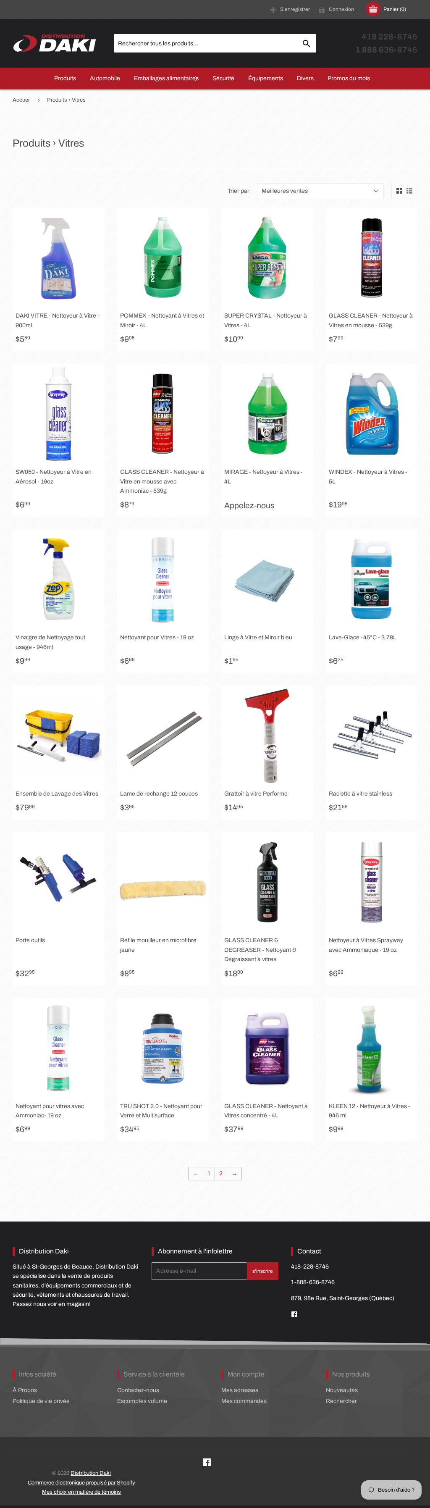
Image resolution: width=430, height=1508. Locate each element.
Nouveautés (342, 1390)
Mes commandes (244, 1401)
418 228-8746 (389, 36)
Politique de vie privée (41, 1401)
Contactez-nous (138, 1390)
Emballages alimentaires (166, 78)
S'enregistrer (295, 9)
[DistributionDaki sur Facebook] (294, 1314)
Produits (65, 78)
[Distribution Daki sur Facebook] (206, 1464)
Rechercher (341, 1401)
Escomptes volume (142, 1401)
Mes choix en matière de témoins (81, 1492)
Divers (305, 78)
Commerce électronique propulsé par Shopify (81, 1483)
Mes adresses (239, 1390)
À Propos (25, 1390)
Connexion (341, 9)
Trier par (238, 191)
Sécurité (223, 78)
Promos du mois (349, 78)
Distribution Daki (91, 1473)
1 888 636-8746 (386, 49)
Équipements (265, 78)
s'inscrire (262, 1271)
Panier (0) (394, 9)
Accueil (22, 100)
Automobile (105, 78)
